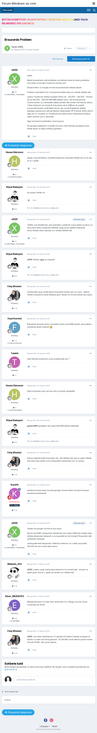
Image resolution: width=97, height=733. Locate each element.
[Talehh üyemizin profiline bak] (14, 362)
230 (15, 618)
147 (15, 92)
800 (15, 209)
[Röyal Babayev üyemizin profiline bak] (14, 196)
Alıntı (34, 136)
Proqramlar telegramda (19, 145)
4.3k (15, 308)
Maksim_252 (14, 564)
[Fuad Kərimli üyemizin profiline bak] (14, 327)
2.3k (15, 586)
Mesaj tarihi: (38, 152)
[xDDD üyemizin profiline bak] (7, 48)
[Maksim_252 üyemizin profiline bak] (14, 573)
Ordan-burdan (33, 50)
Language (44, 726)
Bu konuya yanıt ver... (27, 680)
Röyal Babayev (14, 187)
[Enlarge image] (51, 327)
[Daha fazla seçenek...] (90, 70)
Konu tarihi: (38, 70)
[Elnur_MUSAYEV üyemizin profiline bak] (14, 605)
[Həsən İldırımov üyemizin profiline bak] (14, 161)
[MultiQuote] (28, 136)
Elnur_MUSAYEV (14, 596)
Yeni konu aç (57, 59)
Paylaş (68, 48)
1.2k (15, 341)
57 (15, 375)
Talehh (14, 353)
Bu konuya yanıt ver (81, 59)
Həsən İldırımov (14, 152)
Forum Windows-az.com (19, 3)
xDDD (20, 47)
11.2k (15, 510)
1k (15, 174)
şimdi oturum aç (10, 669)
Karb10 (15, 484)
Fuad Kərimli (15, 318)
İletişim (54, 726)
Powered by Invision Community (48, 729)
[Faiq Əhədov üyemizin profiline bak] (14, 295)
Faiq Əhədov (14, 286)
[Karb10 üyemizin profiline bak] (14, 493)
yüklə (42, 259)
